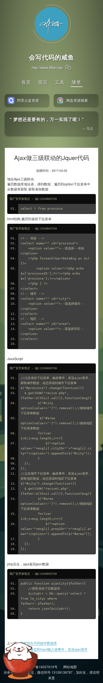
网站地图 (70, 666)
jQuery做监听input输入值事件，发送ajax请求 (53, 649)
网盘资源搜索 (77, 100)
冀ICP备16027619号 (42, 666)
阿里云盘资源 (28, 100)
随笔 (76, 82)
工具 (60, 82)
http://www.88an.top (47, 67)
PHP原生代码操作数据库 (38, 643)
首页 (26, 82)
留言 (43, 82)
